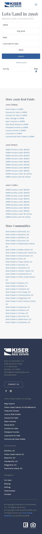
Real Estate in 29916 (14, 109)
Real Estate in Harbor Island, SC (20, 271)
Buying (7, 484)
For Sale (7, 480)
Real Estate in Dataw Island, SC (19, 250)
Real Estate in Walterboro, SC (18, 319)
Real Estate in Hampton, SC (18, 268)
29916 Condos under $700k (18, 205)
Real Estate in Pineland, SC (17, 289)
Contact (7, 494)
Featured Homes (11, 411)
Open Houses (10, 421)
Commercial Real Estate (14, 439)
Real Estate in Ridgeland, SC (18, 298)
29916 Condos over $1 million (18, 217)
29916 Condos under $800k (18, 208)
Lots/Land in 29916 (14, 133)
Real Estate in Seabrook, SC (18, 307)
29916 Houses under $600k (18, 162)
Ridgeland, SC (10, 465)
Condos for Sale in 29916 (16, 115)
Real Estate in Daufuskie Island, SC (21, 253)
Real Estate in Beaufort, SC (17, 234)
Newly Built (9, 425)
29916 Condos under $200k (18, 190)
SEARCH (21, 56)
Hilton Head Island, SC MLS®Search (20, 407)
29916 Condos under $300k (18, 193)
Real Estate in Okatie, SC (16, 286)
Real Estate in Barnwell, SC (17, 231)
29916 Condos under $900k (18, 211)
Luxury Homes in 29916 (16, 130)
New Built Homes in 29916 (17, 124)
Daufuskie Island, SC (13, 468)
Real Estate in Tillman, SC (17, 313)
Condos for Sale (11, 428)
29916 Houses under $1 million (19, 174)
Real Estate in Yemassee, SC (18, 322)
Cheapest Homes (11, 432)
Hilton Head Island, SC (14, 454)
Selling (7, 487)
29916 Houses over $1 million (18, 177)
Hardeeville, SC (11, 461)
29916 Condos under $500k (18, 199)
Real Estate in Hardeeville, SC (19, 274)
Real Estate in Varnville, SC (17, 316)
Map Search (9, 404)
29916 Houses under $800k (18, 168)
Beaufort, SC (9, 458)
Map (36, 69)
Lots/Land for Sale (12, 435)
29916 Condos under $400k (18, 196)
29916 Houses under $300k (18, 152)
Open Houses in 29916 (15, 121)
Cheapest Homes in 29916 (17, 127)
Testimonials (9, 491)
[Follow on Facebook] (6, 391)
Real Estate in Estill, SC (16, 259)
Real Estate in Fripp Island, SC (19, 262)
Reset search (22, 62)
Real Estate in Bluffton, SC (17, 237)
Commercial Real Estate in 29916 (20, 136)
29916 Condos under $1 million (19, 214)
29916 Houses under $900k (18, 171)
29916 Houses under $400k (18, 155)
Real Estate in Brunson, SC (17, 240)
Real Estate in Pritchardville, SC (19, 295)
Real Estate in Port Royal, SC (18, 292)
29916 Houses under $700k (18, 165)
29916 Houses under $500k (18, 159)
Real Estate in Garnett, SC (17, 265)
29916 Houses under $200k (18, 149)
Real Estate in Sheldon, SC (17, 310)
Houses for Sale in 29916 (16, 112)
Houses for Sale (11, 418)
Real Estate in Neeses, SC (17, 283)
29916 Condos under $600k (18, 202)
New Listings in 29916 (15, 118)
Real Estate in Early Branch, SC (19, 256)
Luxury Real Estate (12, 414)
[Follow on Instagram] (11, 391)
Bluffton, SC (9, 451)
